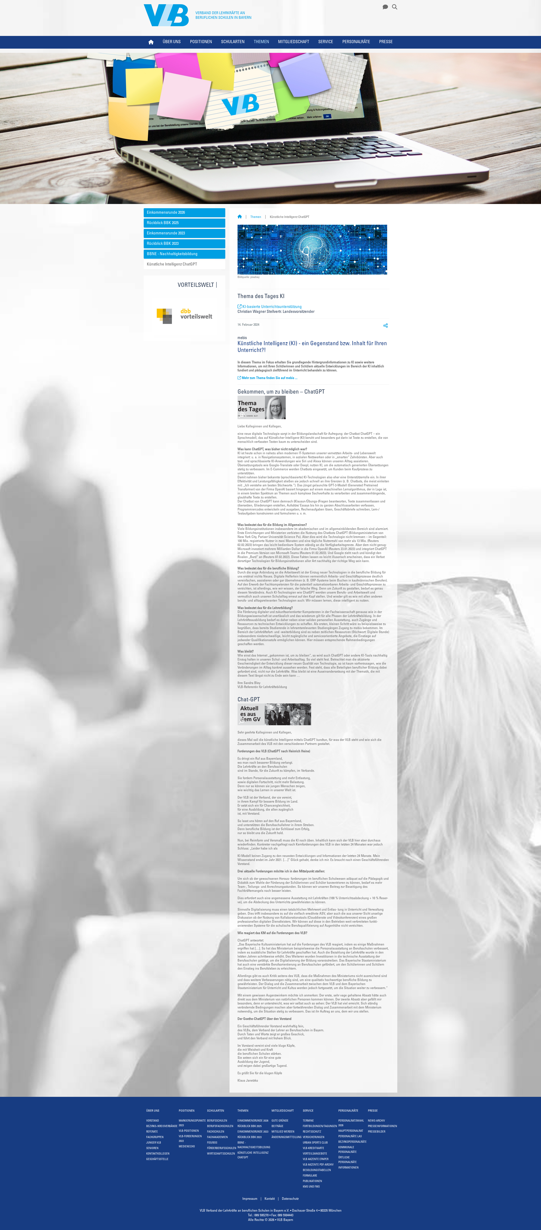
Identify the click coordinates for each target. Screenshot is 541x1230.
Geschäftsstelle (157, 1159)
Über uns (172, 42)
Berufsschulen (217, 1121)
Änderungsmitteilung (287, 1137)
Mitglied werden (283, 1132)
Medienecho (187, 1146)
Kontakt (270, 1199)
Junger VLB (153, 1143)
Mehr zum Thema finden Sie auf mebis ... (270, 378)
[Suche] (393, 7)
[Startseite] (240, 217)
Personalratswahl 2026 (351, 1123)
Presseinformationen (382, 1126)
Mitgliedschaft (293, 42)
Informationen (348, 1168)
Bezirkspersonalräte (352, 1142)
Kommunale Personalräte (347, 1150)
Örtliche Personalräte (347, 1160)
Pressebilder (376, 1132)
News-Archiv (376, 1121)
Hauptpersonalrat (350, 1131)
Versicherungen (313, 1137)
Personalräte (356, 42)
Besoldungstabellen (317, 1170)
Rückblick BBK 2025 (163, 223)
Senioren (152, 1148)
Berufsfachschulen (220, 1126)
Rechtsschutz (312, 1132)
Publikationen (312, 1181)
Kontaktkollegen (157, 1154)
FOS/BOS (212, 1143)
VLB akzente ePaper (315, 1159)
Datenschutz (290, 1199)
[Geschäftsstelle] (384, 7)
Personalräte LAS (350, 1136)
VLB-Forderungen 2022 (190, 1139)
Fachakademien (217, 1137)
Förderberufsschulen (221, 1148)
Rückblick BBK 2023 (163, 244)
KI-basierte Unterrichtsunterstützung (272, 307)
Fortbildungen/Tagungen (320, 1126)
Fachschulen (215, 1132)
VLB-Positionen (189, 1131)
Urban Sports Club (315, 1143)
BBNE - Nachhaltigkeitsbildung (172, 254)
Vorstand (152, 1121)
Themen (261, 42)
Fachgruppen (155, 1137)
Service (325, 42)
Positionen (201, 42)
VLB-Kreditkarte (313, 1148)
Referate (152, 1132)
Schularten (233, 42)
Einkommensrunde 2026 (166, 213)
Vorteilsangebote (315, 1154)
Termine (308, 1121)
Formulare (310, 1176)
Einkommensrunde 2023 (166, 233)
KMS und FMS (311, 1187)
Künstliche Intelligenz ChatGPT (172, 265)
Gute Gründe (280, 1121)
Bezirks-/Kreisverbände (162, 1126)
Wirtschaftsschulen (221, 1154)
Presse (386, 42)
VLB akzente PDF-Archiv (318, 1165)
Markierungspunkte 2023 (192, 1123)
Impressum (249, 1199)
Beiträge (277, 1126)
